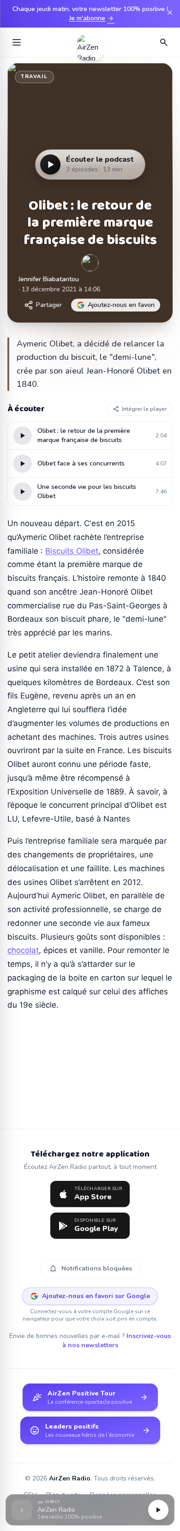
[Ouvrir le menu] (16, 42)
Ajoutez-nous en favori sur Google (96, 1296)
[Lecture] (158, 1510)
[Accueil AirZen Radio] (90, 42)
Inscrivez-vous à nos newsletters (116, 1341)
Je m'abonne (91, 18)
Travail (34, 76)
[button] (90, 1510)
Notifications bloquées (90, 1268)
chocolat (23, 950)
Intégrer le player (144, 409)
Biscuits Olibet (71, 551)
